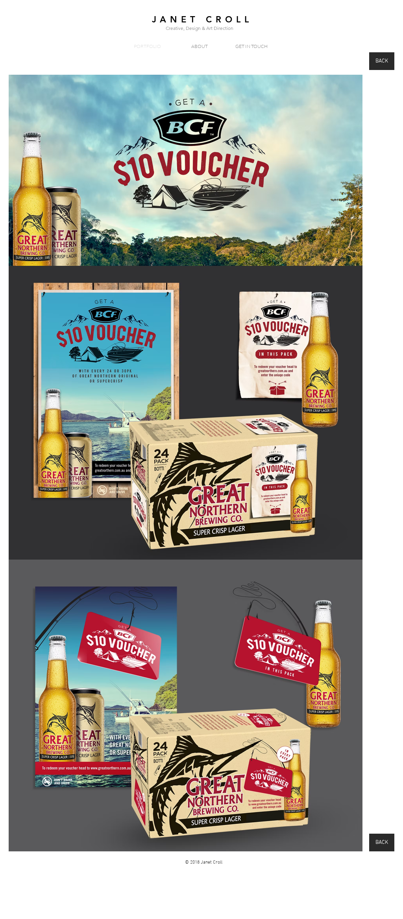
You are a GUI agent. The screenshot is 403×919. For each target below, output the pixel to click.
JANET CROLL (202, 19)
